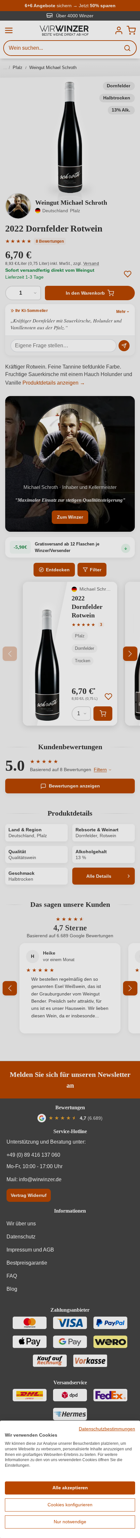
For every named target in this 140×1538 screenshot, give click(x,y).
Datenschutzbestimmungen (107, 1428)
